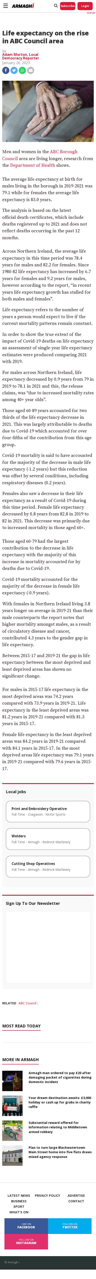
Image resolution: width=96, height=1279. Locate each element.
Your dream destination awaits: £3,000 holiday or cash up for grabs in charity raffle (60, 1102)
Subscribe (68, 6)
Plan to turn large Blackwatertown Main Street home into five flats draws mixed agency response (60, 1152)
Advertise (76, 1195)
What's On (18, 1212)
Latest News (19, 1195)
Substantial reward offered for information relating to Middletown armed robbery (58, 1127)
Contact (76, 1201)
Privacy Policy (47, 1195)
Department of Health (32, 165)
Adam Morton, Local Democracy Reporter (20, 56)
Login (85, 6)
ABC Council (27, 1003)
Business (19, 1201)
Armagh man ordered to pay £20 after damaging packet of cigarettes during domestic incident (60, 1077)
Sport (18, 1206)
